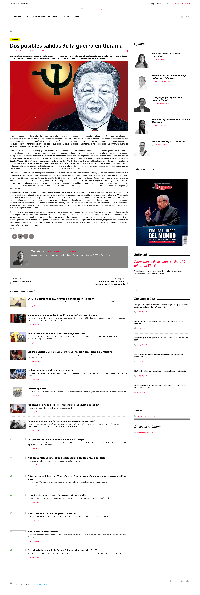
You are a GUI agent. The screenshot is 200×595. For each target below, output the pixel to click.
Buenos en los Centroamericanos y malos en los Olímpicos (169, 76)
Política (22, 229)
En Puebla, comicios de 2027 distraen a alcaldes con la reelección (61, 298)
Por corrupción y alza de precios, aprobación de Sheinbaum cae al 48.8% (64, 404)
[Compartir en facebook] (14, 236)
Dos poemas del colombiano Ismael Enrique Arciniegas (56, 439)
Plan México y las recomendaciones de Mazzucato (171, 120)
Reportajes (53, 16)
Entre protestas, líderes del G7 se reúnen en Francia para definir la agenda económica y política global (77, 477)
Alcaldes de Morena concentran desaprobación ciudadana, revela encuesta (66, 457)
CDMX (27, 16)
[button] (23, 31)
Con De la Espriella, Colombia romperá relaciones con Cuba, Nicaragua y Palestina (70, 351)
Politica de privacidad (40, 584)
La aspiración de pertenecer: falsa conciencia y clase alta (57, 495)
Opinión (76, 16)
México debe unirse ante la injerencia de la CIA (52, 513)
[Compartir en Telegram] (31, 236)
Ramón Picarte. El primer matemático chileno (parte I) (110, 283)
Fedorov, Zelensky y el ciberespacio (169, 141)
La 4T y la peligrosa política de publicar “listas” (167, 98)
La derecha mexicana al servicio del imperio (50, 370)
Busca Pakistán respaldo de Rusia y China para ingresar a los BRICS (62, 550)
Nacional (17, 16)
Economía (65, 16)
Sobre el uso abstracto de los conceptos (166, 55)
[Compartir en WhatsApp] (25, 236)
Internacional (39, 16)
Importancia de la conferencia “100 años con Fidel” (159, 263)
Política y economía (23, 281)
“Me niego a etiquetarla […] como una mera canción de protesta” (61, 421)
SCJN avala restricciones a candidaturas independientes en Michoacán (160, 371)
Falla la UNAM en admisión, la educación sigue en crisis (56, 333)
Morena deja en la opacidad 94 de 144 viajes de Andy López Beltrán (62, 314)
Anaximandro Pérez (20, 51)
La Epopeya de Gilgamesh (157, 416)
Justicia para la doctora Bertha (44, 531)
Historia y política (37, 388)
